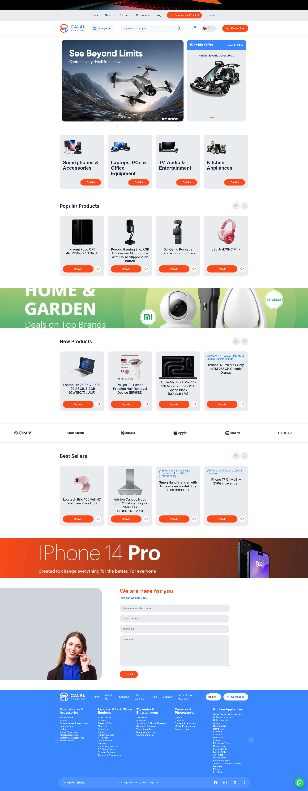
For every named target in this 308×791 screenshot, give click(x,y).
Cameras (179, 720)
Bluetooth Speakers (146, 726)
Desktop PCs (104, 723)
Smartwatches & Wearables (74, 723)
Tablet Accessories (69, 735)
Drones (178, 717)
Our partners (143, 15)
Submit (129, 674)
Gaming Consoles (145, 735)
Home (95, 15)
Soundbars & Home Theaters (151, 723)
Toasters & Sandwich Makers (228, 763)
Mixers (216, 769)
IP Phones (103, 737)
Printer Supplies (106, 735)
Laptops (102, 720)
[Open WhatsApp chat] (299, 782)
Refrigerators (220, 728)
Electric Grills (219, 752)
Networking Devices (108, 746)
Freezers (217, 731)
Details (78, 269)
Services (125, 15)
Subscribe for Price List (185, 697)
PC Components (106, 749)
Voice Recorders (144, 729)
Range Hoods (220, 746)
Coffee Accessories (223, 717)
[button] (117, 117)
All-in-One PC (105, 717)
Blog (158, 15)
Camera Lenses (183, 729)
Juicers (216, 723)
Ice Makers (218, 772)
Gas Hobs (218, 737)
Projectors (141, 720)
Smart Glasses (67, 740)
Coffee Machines (221, 720)
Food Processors (222, 760)
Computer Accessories (109, 755)
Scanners (103, 729)
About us (109, 15)
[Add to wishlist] (98, 269)
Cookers (217, 734)
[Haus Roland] (23, 433)
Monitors (102, 726)
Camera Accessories (185, 723)
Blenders (217, 766)
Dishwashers (219, 726)
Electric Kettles (220, 749)
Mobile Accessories (69, 732)
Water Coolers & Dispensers (227, 714)
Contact (212, 15)
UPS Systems (105, 740)
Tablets (63, 720)
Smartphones (66, 717)
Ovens (216, 740)
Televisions (141, 717)
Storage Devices (106, 752)
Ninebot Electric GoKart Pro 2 (217, 55)
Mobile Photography (185, 726)
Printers (102, 732)
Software (102, 743)
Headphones (66, 726)
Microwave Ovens (222, 743)
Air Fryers (218, 754)
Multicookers (219, 757)
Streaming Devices (145, 732)
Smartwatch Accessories (72, 737)
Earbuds (64, 729)
